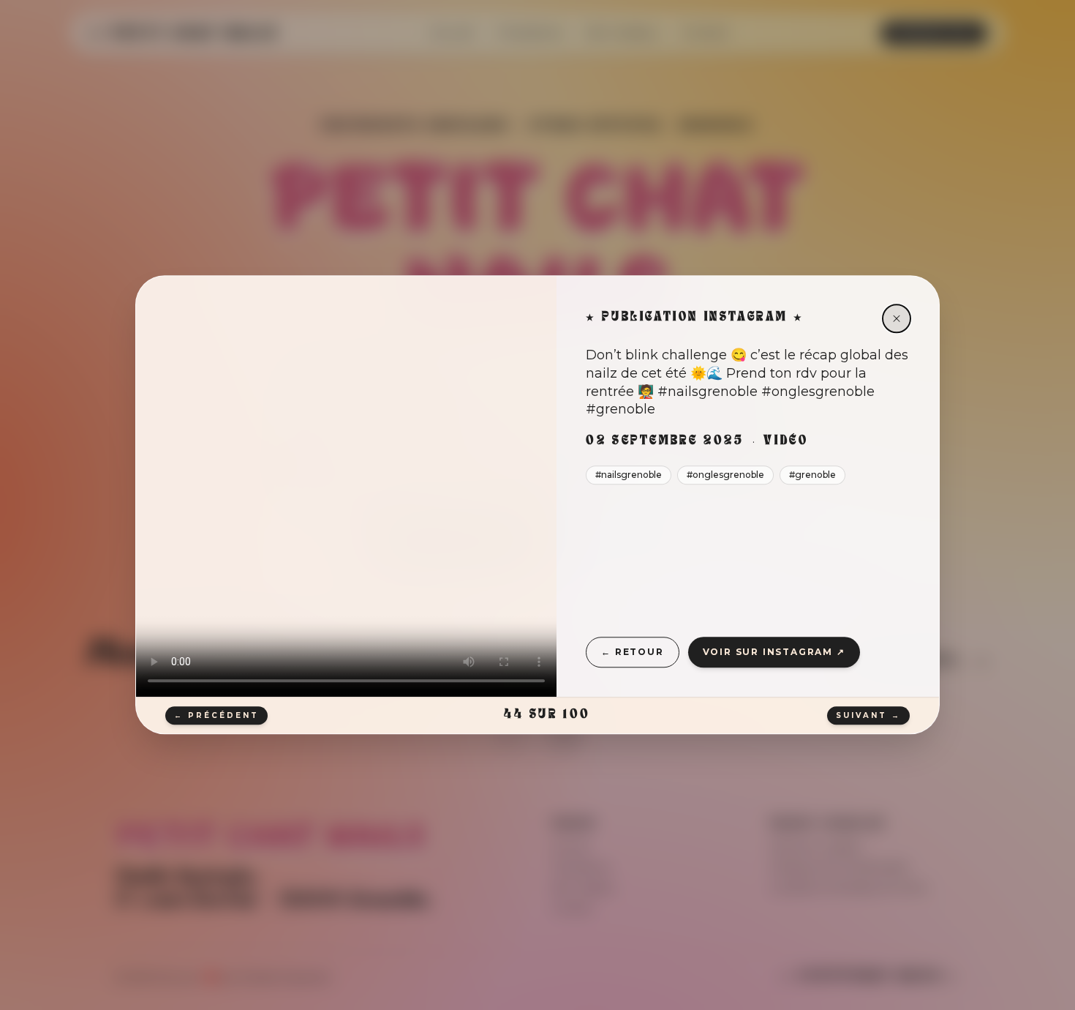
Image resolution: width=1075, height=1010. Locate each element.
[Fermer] (896, 318)
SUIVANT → (868, 715)
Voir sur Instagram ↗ (774, 651)
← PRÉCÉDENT (216, 715)
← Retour (632, 651)
